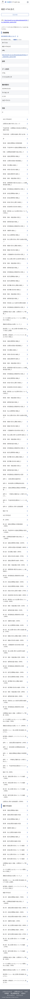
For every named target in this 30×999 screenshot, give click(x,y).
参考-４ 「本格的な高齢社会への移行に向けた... (15, 495)
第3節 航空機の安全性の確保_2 (12, 461)
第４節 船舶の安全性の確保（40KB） (13, 640)
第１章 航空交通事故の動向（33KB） (13, 929)
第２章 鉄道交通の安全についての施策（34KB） (14, 783)
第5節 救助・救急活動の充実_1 (12, 217)
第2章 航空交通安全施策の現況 (12, 841)
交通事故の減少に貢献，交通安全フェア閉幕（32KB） (14, 958)
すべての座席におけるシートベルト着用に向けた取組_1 (14, 319)
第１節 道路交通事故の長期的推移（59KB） (13, 525)
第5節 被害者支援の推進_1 (11, 298)
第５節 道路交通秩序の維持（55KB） (13, 560)
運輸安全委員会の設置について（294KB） (14, 970)
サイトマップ (19, 995)
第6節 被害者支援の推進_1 (11, 221)
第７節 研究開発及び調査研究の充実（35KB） (13, 707)
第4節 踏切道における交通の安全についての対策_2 (15, 392)
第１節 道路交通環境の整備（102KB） (14, 543)
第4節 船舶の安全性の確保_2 (11, 426)
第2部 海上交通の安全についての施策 (14, 854)
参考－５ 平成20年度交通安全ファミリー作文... (14, 766)
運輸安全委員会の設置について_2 (12, 875)
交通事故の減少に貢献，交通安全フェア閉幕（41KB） (14, 714)
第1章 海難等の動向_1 (9, 230)
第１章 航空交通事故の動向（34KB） (13, 672)
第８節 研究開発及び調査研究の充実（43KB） (13, 576)
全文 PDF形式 (7, 515)
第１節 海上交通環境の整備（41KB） (13, 625)
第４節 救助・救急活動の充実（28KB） (14, 691)
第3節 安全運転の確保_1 (10, 165)
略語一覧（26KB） (8, 772)
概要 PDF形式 (7, 892)
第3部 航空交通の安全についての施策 (14, 858)
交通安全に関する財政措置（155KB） (13, 801)
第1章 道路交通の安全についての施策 (14, 845)
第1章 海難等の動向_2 (9, 828)
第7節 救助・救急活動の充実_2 (12, 439)
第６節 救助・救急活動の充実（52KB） (14, 565)
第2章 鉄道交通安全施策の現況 (12, 823)
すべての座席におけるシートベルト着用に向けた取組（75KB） (14, 964)
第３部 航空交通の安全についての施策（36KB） (14, 796)
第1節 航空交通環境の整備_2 (11, 452)
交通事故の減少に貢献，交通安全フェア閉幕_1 (14, 312)
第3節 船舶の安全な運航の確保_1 (12, 245)
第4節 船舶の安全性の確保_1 (11, 250)
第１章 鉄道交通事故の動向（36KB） (13, 912)
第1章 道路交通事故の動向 (10, 810)
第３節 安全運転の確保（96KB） (12, 551)
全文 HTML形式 (7, 119)
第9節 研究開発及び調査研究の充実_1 (14, 272)
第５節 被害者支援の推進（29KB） (13, 696)
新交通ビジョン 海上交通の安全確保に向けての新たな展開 (15, 329)
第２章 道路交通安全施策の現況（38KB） (15, 907)
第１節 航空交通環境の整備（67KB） (13, 676)
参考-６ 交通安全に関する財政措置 (13, 506)
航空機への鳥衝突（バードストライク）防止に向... (14, 737)
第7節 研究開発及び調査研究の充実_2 (14, 307)
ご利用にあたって (18, 991)
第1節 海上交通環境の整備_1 (11, 235)
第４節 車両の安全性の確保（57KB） (13, 556)
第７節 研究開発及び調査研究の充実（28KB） (13, 615)
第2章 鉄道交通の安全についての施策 (14, 850)
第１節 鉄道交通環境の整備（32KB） (13, 586)
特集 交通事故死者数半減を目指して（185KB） (13, 902)
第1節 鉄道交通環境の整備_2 (11, 378)
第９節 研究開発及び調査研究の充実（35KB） (13, 667)
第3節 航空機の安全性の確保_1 (12, 289)
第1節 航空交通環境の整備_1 (11, 281)
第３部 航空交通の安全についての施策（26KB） (14, 952)
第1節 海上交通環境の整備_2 (11, 411)
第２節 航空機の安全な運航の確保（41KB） (13, 682)
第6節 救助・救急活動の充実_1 (12, 178)
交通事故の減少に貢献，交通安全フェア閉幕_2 (14, 864)
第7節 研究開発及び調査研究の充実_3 (14, 406)
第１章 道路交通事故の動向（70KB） (13, 897)
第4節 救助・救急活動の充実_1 (12, 294)
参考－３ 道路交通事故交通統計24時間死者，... (14, 754)
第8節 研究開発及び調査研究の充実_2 (14, 374)
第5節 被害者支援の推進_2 (11, 470)
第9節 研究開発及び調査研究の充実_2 (14, 448)
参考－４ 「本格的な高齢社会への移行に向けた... (14, 760)
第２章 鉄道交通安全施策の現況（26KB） (15, 916)
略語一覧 (5, 511)
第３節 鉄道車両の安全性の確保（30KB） (15, 595)
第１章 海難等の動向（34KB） (12, 921)
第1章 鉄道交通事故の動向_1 (11, 193)
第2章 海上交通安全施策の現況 (12, 832)
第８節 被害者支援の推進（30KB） (13, 661)
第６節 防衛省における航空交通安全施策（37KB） (14, 701)
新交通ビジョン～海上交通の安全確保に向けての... (14, 731)
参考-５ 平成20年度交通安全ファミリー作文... (15, 501)
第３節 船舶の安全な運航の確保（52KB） (15, 636)
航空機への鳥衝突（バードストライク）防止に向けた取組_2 (14, 887)
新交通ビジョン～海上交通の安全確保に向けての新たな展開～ (14, 881)
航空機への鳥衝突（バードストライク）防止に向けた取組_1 (14, 335)
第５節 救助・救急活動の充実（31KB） (14, 605)
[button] (28, 2)
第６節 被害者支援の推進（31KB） (13, 610)
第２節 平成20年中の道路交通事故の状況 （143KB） (14, 531)
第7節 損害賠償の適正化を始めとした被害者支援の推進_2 (15, 368)
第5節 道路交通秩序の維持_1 (11, 174)
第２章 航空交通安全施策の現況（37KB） (15, 934)
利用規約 (7, 993)
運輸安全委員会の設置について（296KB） (14, 725)
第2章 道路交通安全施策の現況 (12, 814)
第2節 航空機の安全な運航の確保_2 (13, 457)
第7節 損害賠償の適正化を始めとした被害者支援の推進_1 (15, 183)
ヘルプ (26, 991)
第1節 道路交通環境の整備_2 (11, 341)
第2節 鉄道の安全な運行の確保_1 (12, 202)
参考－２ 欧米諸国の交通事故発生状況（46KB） (14, 748)
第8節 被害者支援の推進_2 (11, 443)
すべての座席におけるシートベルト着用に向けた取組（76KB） (14, 720)
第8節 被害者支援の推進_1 (11, 267)
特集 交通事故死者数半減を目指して (13, 152)
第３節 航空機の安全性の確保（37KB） (14, 687)
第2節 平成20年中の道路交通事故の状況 (14, 147)
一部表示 (15, 39)
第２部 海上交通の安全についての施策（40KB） (14, 790)
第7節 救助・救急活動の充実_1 (12, 263)
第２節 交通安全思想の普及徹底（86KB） (15, 547)
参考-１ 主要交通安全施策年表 (12, 479)
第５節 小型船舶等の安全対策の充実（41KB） (13, 645)
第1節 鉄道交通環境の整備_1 (11, 198)
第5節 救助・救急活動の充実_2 (12, 397)
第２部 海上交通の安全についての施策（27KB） (14, 945)
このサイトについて (7, 991)
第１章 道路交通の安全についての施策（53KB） (14, 777)
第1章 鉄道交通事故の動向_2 (11, 819)
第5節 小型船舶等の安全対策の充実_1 (14, 254)
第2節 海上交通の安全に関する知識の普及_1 (15, 240)
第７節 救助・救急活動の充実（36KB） (14, 657)
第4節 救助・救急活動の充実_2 (12, 465)
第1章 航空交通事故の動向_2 (11, 836)
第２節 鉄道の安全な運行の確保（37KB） (15, 590)
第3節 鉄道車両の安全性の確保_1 (12, 206)
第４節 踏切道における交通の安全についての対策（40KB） (14, 600)
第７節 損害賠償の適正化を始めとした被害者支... (14, 570)
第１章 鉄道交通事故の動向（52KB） (13, 582)
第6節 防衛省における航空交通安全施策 (14, 303)
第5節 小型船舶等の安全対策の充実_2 (14, 430)
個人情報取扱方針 (15, 993)
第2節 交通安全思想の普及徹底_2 (12, 345)
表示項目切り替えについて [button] (8, 36)
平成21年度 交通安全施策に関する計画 (14, 134)
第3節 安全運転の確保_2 (10, 350)
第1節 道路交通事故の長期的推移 (12, 143)
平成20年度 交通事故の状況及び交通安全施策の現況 (14, 129)
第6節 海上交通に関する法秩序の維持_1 (14, 259)
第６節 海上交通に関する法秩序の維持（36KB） (14, 652)
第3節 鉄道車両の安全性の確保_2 (12, 387)
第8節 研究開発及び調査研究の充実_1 (14, 189)
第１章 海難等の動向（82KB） (12, 621)
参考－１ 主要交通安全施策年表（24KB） (15, 742)
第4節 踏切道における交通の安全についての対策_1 (15, 212)
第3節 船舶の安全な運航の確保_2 (12, 421)
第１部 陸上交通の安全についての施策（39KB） (14, 939)
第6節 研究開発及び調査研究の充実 (13, 474)
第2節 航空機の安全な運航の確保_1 (13, 285)
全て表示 (19, 39)
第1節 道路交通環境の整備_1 (11, 156)
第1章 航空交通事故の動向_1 (11, 276)
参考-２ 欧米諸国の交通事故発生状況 (13, 483)
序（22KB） (6, 519)
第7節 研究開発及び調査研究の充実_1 (14, 226)
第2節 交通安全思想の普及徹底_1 (12, 160)
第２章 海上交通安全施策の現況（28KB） (15, 925)
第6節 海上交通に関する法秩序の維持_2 (14, 435)
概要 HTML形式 (7, 806)
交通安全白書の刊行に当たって (11, 123)
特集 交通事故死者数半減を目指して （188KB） (13, 537)
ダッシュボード (11, 995)
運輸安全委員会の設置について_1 (12, 324)
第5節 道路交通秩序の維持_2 (11, 358)
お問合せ (23, 993)
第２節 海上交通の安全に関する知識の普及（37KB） (14, 630)
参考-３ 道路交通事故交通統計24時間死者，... (14, 488)
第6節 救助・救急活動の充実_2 (12, 363)
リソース (15, 14)
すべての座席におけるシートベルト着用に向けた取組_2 (14, 870)
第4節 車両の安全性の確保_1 (11, 169)
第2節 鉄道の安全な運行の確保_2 (12, 382)
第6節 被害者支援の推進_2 (11, 402)
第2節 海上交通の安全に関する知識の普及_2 (15, 416)
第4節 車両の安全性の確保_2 (11, 354)
